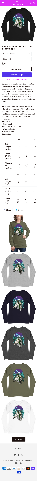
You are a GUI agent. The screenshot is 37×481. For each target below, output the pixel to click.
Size (5, 59)
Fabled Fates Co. (18, 3)
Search (18, 449)
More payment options (17, 79)
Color (5, 53)
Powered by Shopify (25, 462)
